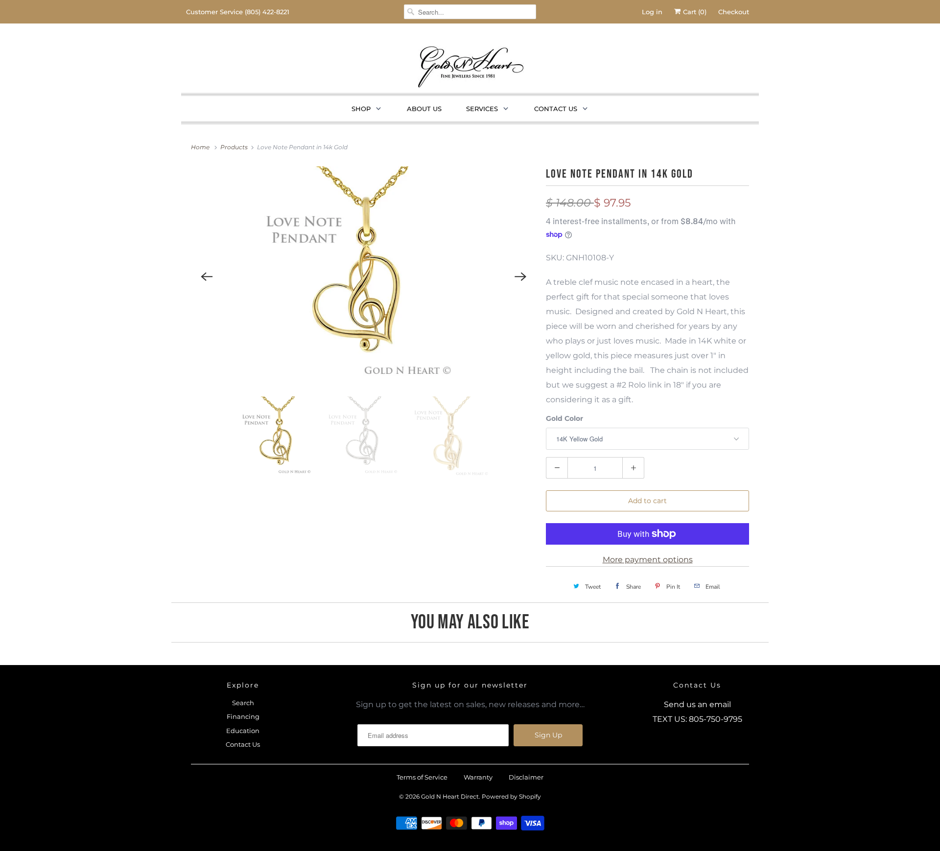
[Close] (652, 334)
